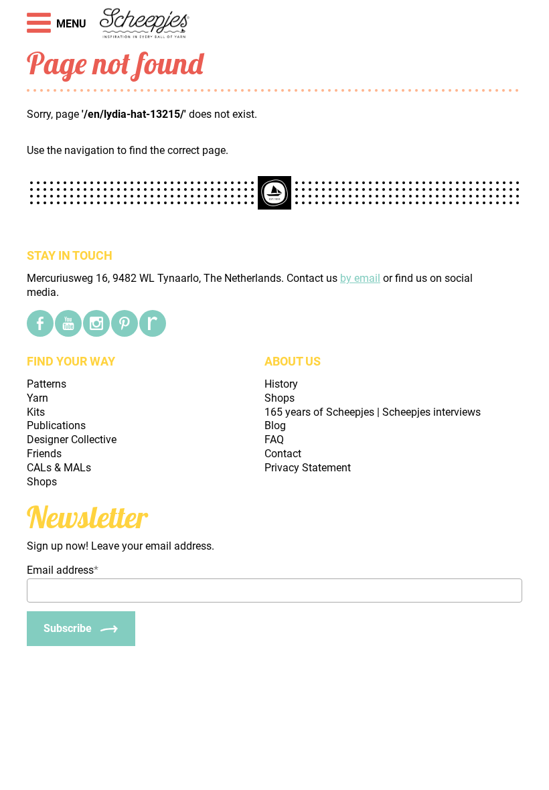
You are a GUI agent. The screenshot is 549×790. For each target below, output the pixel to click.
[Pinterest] (124, 323)
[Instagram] (96, 323)
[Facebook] (40, 323)
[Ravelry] (152, 323)
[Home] (145, 24)
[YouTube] (68, 323)
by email (360, 278)
